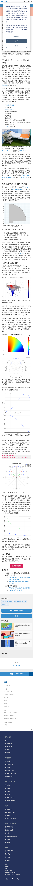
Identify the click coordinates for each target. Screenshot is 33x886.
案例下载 (7, 761)
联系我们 (7, 860)
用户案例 (7, 767)
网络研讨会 (8, 809)
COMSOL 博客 (9, 797)
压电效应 (22, 253)
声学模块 (24, 177)
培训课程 (7, 788)
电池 (5, 700)
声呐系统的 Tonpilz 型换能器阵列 (19, 588)
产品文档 (7, 839)
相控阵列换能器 (17, 189)
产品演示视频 (9, 764)
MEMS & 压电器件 (7, 601)
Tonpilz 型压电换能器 (15, 590)
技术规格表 (8, 743)
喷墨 (6, 126)
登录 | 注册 (16, 665)
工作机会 (7, 854)
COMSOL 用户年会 (10, 818)
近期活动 (7, 815)
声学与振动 (17, 601)
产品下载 (7, 842)
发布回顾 (7, 753)
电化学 (6, 697)
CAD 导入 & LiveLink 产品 (11, 712)
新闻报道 (7, 857)
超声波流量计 (9, 109)
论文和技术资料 (9, 770)
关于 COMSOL (9, 851)
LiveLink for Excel (9, 715)
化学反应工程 (8, 691)
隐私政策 (7, 866)
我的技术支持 (9, 830)
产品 (6, 740)
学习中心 (7, 785)
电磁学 (24, 601)
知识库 (7, 833)
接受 (16, 41)
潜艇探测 (4, 85)
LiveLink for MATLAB (10, 718)
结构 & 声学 (5, 604)
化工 (5, 689)
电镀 (5, 703)
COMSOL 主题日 (10, 812)
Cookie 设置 (8, 870)
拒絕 (16, 46)
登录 (6, 864)
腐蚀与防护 (7, 706)
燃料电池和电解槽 (9, 694)
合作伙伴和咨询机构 (11, 836)
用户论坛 (7, 791)
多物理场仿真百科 (10, 801)
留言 (16, 616)
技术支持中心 (9, 827)
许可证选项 (8, 746)
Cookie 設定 (16, 36)
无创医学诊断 (9, 105)
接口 (5, 710)
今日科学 (7, 685)
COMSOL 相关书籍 (10, 773)
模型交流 (7, 794)
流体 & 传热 (8, 722)
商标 (6, 868)
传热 (5, 725)
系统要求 (7, 749)
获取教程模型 (16, 566)
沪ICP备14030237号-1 (10, 872)
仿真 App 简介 (9, 777)
